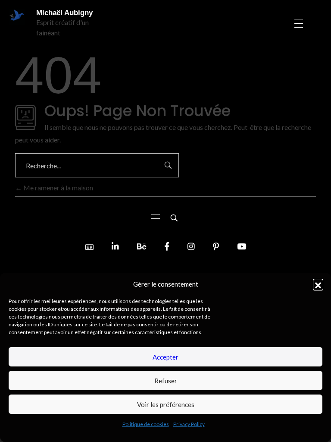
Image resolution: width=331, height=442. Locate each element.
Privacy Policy (189, 424)
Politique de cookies (145, 424)
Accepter (165, 357)
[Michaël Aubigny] (18, 17)
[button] (318, 284)
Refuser (165, 381)
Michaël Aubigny (64, 13)
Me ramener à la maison (57, 187)
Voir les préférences (165, 404)
